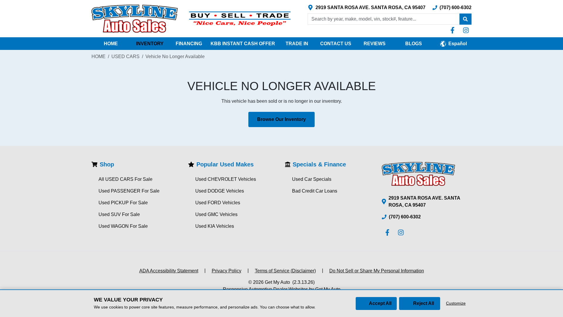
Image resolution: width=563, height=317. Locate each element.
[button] (465, 19)
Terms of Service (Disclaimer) (285, 270)
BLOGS (413, 43)
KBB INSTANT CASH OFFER (243, 43)
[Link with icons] (453, 30)
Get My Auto (277, 282)
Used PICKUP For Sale (123, 202)
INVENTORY (150, 43)
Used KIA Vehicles (214, 226)
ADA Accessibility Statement (168, 270)
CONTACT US (335, 43)
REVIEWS (375, 43)
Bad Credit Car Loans (314, 190)
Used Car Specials (311, 179)
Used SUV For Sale (119, 214)
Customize (456, 303)
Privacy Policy (226, 270)
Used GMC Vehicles (216, 214)
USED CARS (125, 56)
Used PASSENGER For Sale (129, 190)
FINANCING (189, 43)
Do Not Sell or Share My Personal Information (376, 270)
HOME (111, 43)
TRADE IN (297, 43)
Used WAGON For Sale (123, 226)
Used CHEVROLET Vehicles (225, 179)
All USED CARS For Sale (125, 179)
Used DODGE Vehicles (219, 190)
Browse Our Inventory (281, 119)
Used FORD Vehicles (217, 202)
